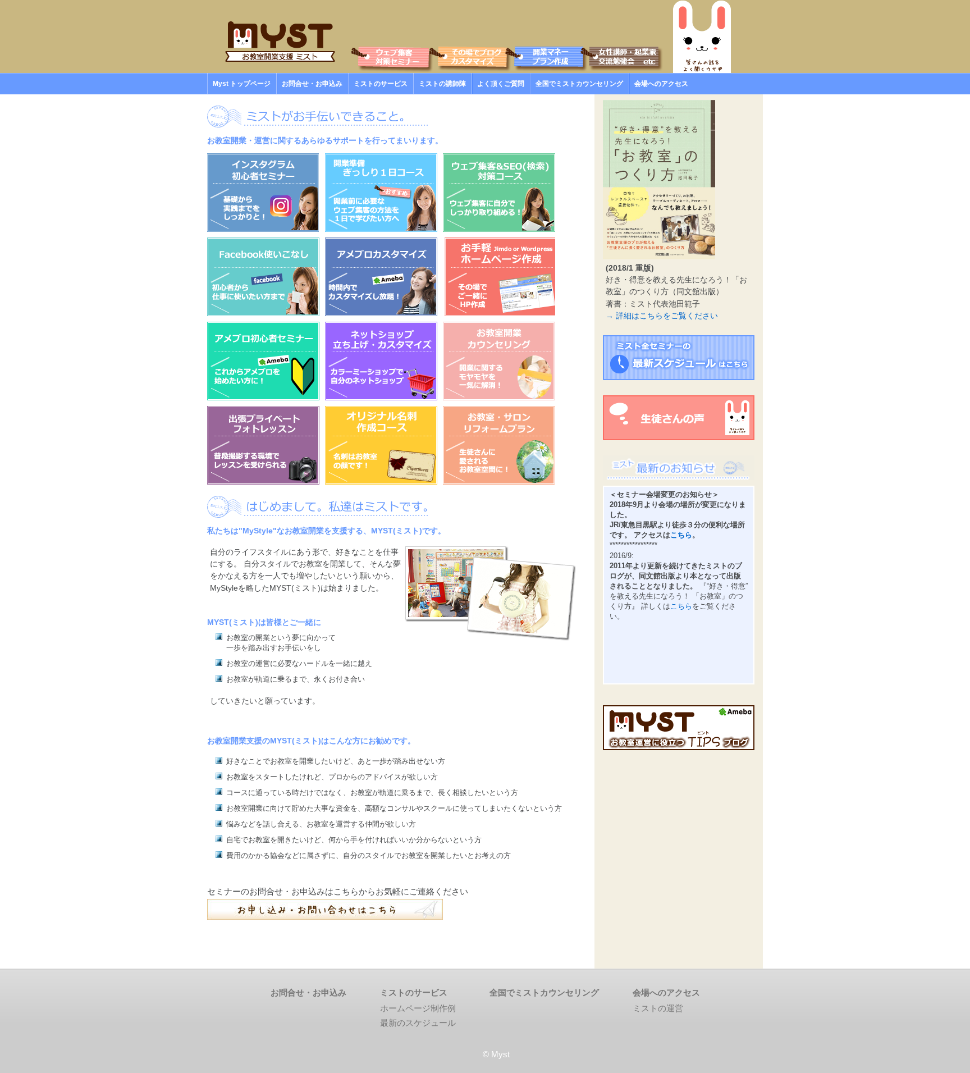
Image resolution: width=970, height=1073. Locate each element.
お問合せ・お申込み (312, 84)
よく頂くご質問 (500, 84)
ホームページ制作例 (418, 1008)
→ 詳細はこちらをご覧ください (662, 315)
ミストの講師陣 (442, 84)
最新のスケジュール (418, 1023)
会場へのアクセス (661, 84)
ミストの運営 (658, 1008)
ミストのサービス (381, 84)
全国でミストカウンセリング (579, 84)
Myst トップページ (242, 84)
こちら (681, 535)
